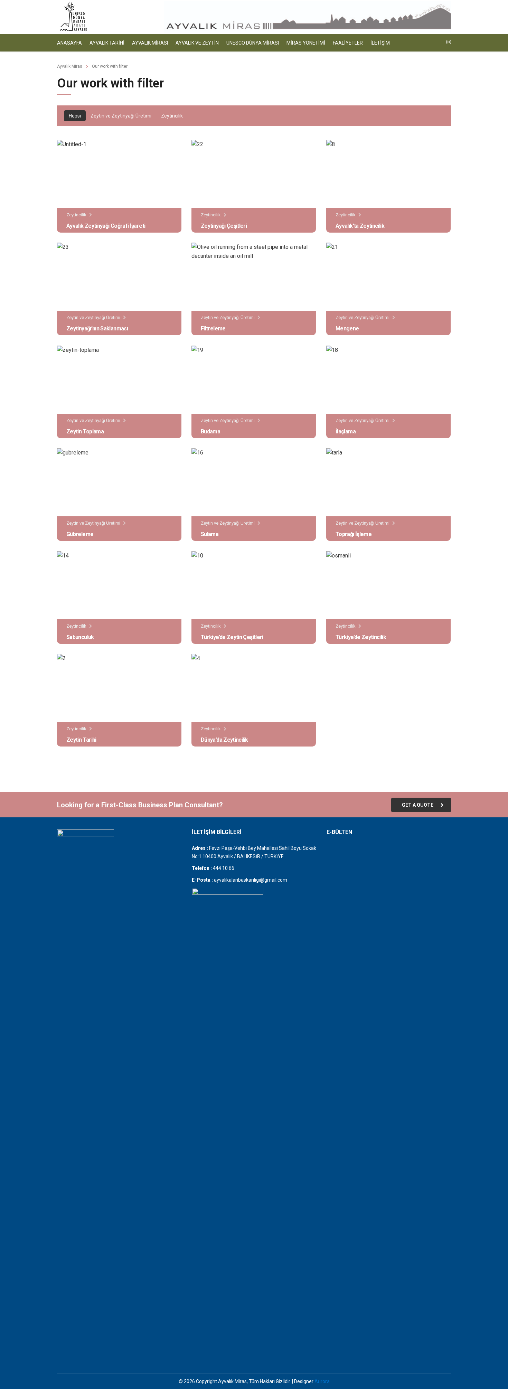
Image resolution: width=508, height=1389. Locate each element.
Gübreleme (79, 534)
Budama (210, 431)
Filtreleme (213, 328)
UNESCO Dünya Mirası (252, 43)
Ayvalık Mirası (150, 43)
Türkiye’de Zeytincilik (361, 637)
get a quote (417, 805)
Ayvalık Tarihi (107, 43)
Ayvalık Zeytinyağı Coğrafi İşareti (105, 226)
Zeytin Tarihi (81, 739)
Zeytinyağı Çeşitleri (224, 226)
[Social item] (448, 43)
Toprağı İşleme (353, 534)
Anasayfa (69, 43)
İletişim (380, 43)
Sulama (209, 534)
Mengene (347, 328)
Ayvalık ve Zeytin (197, 43)
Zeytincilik (172, 116)
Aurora (322, 1381)
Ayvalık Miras (69, 66)
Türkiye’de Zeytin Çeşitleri (232, 637)
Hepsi (75, 116)
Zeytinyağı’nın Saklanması (97, 328)
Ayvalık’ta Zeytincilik (360, 226)
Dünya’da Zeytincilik (224, 739)
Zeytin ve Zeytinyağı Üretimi (121, 116)
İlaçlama (346, 431)
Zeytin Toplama (85, 431)
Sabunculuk (80, 637)
